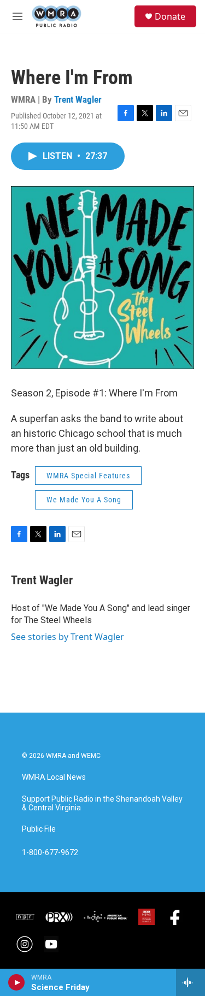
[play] (17, 982)
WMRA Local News (54, 777)
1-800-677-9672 (50, 853)
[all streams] (190, 982)
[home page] (56, 16)
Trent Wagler (78, 99)
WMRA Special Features (88, 475)
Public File (39, 829)
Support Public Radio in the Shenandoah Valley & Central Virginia (102, 803)
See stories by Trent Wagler (67, 637)
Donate (170, 16)
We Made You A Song (83, 499)
